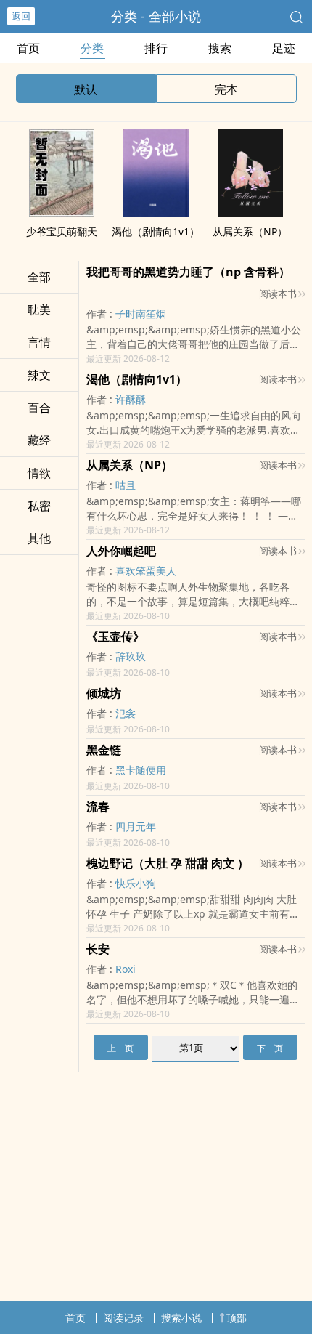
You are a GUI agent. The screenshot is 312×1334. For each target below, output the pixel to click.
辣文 (39, 375)
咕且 (125, 485)
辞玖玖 (130, 656)
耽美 (39, 310)
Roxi (125, 969)
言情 (39, 342)
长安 (98, 949)
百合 (39, 408)
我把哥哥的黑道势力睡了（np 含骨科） (188, 272)
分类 (92, 48)
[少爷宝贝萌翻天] (61, 212)
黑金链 (103, 750)
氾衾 (125, 713)
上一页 (120, 1048)
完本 (226, 89)
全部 (39, 277)
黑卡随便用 (140, 770)
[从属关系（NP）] (250, 212)
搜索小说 (181, 1318)
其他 (39, 538)
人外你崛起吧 (121, 551)
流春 (98, 806)
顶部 (236, 1318)
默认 (85, 89)
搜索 (219, 48)
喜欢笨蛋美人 (145, 571)
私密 (39, 506)
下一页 (270, 1048)
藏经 (39, 440)
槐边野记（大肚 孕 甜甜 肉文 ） (167, 863)
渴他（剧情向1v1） (156, 231)
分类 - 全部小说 (156, 16)
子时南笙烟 (140, 313)
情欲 (39, 473)
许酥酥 (130, 399)
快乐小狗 (135, 883)
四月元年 (135, 826)
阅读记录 (123, 1318)
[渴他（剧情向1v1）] (156, 212)
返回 (21, 16)
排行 (156, 48)
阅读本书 (278, 293)
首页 (28, 48)
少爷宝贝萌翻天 (61, 231)
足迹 (283, 48)
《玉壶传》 (115, 636)
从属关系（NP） (250, 231)
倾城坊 (103, 693)
